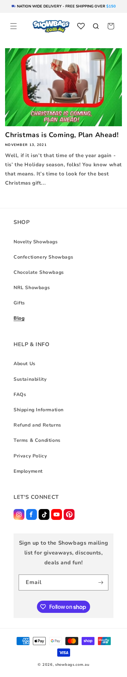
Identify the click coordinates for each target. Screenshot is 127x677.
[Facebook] (31, 514)
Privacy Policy (30, 456)
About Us (25, 363)
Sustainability (30, 379)
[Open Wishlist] (80, 26)
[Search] (96, 26)
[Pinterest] (69, 514)
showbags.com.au (72, 664)
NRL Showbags (32, 287)
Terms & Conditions (37, 440)
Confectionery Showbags (43, 257)
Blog (19, 318)
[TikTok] (44, 514)
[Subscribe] (100, 582)
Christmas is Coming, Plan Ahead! (62, 135)
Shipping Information (39, 410)
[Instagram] (19, 514)
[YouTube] (56, 514)
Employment (28, 471)
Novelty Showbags (36, 242)
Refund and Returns (37, 425)
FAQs (20, 394)
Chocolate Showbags (39, 272)
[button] (13, 26)
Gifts (19, 303)
